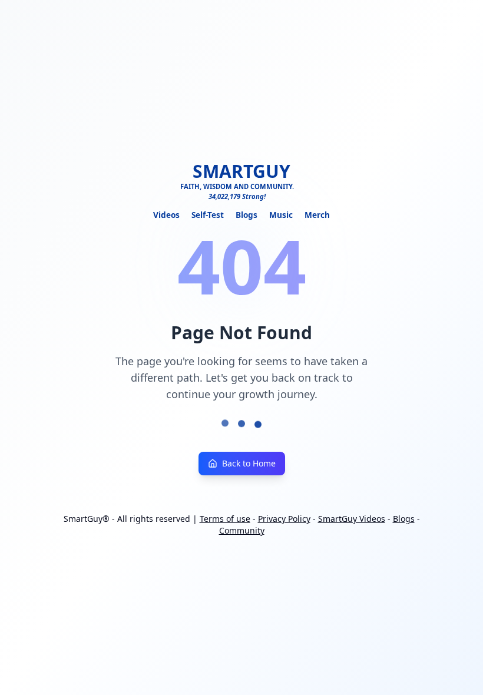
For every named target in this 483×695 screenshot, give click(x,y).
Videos (166, 214)
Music (281, 214)
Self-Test (207, 214)
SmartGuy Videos (351, 518)
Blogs (246, 214)
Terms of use (225, 518)
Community (241, 530)
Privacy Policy (284, 518)
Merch (317, 214)
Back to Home (249, 463)
